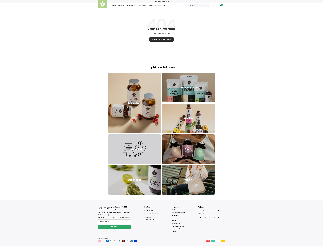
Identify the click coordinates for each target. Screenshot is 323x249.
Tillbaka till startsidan (161, 39)
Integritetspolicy (176, 228)
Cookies (174, 231)
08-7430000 (150, 211)
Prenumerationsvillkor (178, 226)
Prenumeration (142, 5)
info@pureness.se (154, 213)
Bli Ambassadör (176, 215)
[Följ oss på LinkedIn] (219, 217)
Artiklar (151, 5)
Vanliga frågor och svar (178, 212)
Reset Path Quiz (131, 5)
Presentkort (175, 207)
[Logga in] (213, 5)
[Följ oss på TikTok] (214, 217)
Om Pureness (175, 210)
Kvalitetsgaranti (160, 5)
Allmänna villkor (176, 223)
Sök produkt (192, 5)
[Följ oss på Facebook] (200, 217)
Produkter (113, 5)
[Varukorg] (221, 5)
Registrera (114, 227)
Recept (174, 220)
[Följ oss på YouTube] (209, 217)
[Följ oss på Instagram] (205, 217)
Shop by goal (121, 5)
